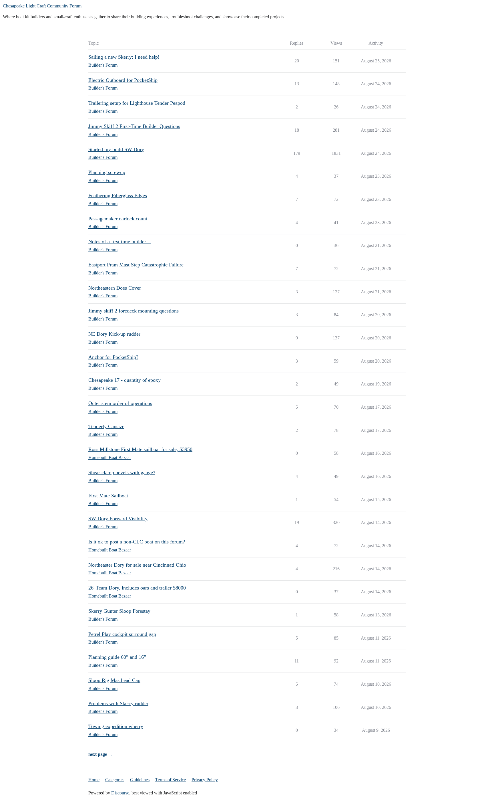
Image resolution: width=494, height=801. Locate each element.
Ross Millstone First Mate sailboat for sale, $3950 (140, 449)
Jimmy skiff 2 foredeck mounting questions (133, 311)
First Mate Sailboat (108, 496)
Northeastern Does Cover (114, 288)
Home (93, 779)
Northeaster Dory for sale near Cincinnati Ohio (137, 565)
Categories (114, 779)
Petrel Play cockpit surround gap (122, 634)
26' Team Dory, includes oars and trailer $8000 (137, 588)
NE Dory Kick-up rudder (114, 334)
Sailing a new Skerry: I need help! (124, 57)
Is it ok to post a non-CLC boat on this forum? (136, 542)
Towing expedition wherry (115, 726)
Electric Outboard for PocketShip (123, 80)
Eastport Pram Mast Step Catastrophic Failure (136, 265)
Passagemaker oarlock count (117, 218)
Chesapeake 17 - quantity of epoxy (124, 380)
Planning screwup (106, 172)
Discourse (120, 792)
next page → (100, 754)
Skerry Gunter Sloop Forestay (119, 611)
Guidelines (140, 779)
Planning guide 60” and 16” (117, 657)
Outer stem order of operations (120, 403)
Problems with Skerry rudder (118, 703)
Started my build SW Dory (116, 149)
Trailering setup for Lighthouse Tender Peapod (136, 103)
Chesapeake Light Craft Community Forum (42, 5)
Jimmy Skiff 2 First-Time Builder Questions (134, 126)
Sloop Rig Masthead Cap (114, 680)
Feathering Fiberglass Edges (117, 195)
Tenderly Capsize (106, 426)
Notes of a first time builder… (119, 241)
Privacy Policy (205, 779)
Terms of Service (170, 779)
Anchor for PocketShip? (113, 357)
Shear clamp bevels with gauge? (121, 472)
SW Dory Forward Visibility (118, 518)
